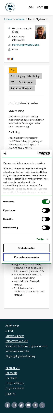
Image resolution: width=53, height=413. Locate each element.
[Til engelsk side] (8, 58)
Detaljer (40, 239)
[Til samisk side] (12, 58)
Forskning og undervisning (25, 76)
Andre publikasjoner (22, 88)
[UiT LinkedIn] (35, 405)
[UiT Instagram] (14, 405)
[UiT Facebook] (7, 405)
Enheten (8, 19)
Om (13, 70)
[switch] (46, 210)
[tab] (26, 82)
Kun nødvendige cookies (26, 257)
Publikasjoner (26, 82)
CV (12, 82)
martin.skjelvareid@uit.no (25, 44)
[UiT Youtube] (28, 405)
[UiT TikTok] (21, 405)
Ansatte (20, 19)
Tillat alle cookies (26, 248)
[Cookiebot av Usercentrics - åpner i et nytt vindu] (38, 153)
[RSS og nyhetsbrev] (42, 405)
